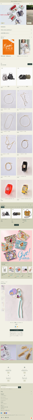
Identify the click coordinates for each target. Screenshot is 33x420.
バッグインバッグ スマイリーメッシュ (24, 274)
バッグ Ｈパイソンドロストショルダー (21, 86)
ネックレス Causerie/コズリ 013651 (21, 131)
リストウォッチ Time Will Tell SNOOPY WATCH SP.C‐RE (7, 199)
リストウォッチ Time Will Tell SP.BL (21, 176)
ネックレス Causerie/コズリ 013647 (5, 131)
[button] (1, 4)
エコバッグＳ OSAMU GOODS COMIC (4, 274)
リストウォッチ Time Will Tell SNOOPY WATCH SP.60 (24, 198)
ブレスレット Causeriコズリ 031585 (5, 176)
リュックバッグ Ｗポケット (4, 86)
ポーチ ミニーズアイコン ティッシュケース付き (17, 274)
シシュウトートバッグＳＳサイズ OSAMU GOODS (26, 219)
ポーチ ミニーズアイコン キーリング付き (11, 274)
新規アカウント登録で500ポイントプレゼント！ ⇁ (16, 1)
